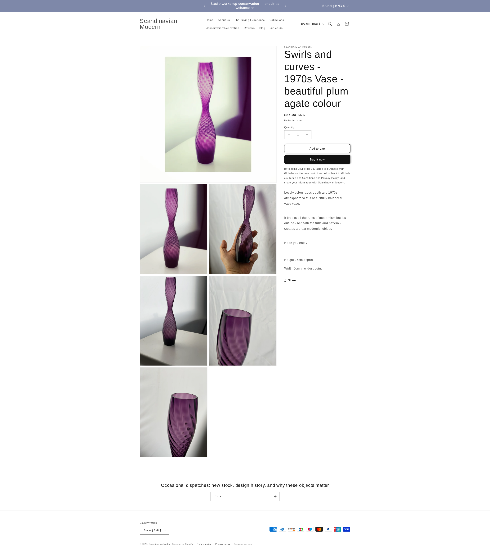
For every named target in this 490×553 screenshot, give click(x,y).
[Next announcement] (286, 6)
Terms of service (243, 544)
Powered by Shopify (182, 544)
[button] (330, 24)
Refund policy (204, 544)
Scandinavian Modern (160, 544)
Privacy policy (222, 544)
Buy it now (317, 159)
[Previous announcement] (204, 6)
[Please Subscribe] (275, 496)
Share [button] (292, 280)
